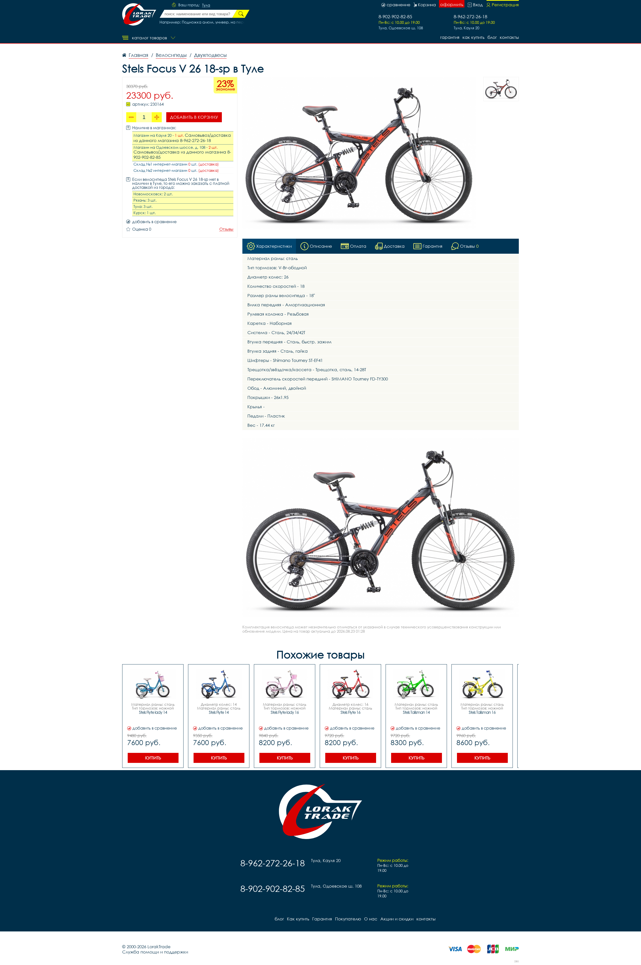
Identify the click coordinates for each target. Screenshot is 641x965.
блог (492, 37)
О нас (370, 918)
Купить (153, 757)
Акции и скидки (396, 918)
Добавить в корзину (194, 117)
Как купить (473, 37)
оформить (451, 4)
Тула (206, 5)
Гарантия (449, 37)
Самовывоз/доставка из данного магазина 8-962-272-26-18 (182, 137)
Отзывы (226, 229)
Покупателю (348, 918)
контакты (509, 37)
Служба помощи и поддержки (155, 951)
